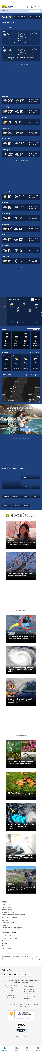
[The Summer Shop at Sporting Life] (35, 502)
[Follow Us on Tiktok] (19, 974)
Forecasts (33, 11)
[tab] (32, 299)
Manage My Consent (9, 917)
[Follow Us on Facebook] (4, 974)
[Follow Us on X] (30, 974)
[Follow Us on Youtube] (14, 974)
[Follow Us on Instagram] (9, 974)
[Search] (27, 7)
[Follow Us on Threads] (25, 974)
